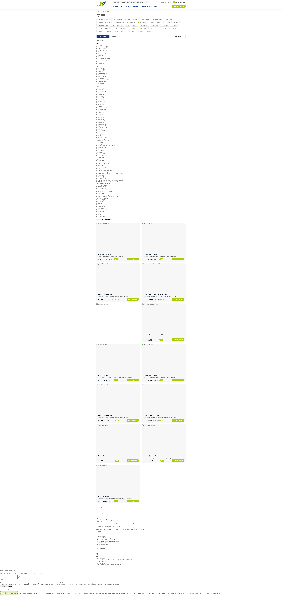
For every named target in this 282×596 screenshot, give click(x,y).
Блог (143, 2)
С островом (114, 28)
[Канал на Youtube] (97, 553)
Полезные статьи (147, 523)
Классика (169, 19)
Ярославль (223, 593)
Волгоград (35, 593)
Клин (79, 593)
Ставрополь (177, 593)
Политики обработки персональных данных (64, 589)
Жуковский (66, 593)
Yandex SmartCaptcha (106, 589)
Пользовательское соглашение (105, 539)
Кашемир (120, 25)
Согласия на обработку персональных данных (28, 583)
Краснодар (84, 593)
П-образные (173, 28)
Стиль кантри (131, 22)
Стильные (131, 31)
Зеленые (136, 19)
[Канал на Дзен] (97, 556)
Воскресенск (53, 593)
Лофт (128, 25)
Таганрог (188, 593)
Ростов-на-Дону (145, 593)
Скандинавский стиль (104, 22)
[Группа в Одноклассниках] (96, 551)
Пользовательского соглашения (40, 589)
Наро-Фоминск (114, 593)
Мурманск (102, 593)
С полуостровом (125, 28)
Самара (152, 593)
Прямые (101, 31)
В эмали (168, 22)
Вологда (41, 593)
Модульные (153, 28)
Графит (135, 28)
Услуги (128, 2)
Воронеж (46, 593)
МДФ (113, 25)
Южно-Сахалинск (211, 593)
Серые (116, 31)
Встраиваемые (118, 19)
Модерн (135, 25)
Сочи (171, 593)
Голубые (128, 19)
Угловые (140, 31)
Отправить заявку (6, 586)
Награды (125, 523)
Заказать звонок (179, 6)
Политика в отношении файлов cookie (107, 541)
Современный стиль (119, 22)
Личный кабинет (100, 558)
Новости (139, 523)
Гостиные (128, 6)
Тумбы (149, 6)
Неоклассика (144, 25)
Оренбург (138, 593)
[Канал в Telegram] (97, 555)
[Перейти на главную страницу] (102, 7)
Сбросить (108, 219)
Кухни (122, 6)
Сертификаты (119, 523)
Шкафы (135, 6)
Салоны (133, 2)
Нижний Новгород (124, 593)
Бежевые (101, 19)
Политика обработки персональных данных (109, 538)
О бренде (123, 2)
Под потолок (164, 25)
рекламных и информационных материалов (37, 584)
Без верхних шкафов (158, 19)
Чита (204, 593)
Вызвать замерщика (165, 2)
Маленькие (144, 28)
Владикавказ (28, 593)
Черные (149, 31)
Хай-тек (160, 22)
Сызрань (183, 593)
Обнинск (132, 593)
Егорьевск (60, 593)
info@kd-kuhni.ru (101, 536)
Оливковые (163, 28)
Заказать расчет (132, 259)
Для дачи (176, 22)
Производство (132, 523)
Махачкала (90, 593)
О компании (100, 523)
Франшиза (138, 2)
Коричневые (145, 19)
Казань (71, 593)
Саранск (167, 593)
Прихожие (142, 6)
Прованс (152, 22)
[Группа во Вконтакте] (97, 550)
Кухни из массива (103, 25)
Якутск (218, 593)
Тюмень (200, 593)
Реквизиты (112, 523)
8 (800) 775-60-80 (181, 2)
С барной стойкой (103, 28)
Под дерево (155, 25)
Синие (123, 31)
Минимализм (142, 22)
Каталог (115, 6)
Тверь (193, 593)
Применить (100, 219)
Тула (196, 593)
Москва (96, 593)
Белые (108, 19)
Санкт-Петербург (160, 593)
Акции (155, 6)
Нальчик (107, 593)
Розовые (109, 31)
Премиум (174, 25)
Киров (76, 593)
